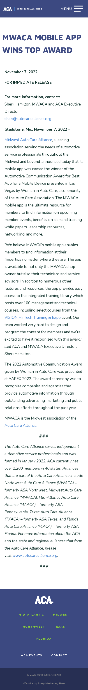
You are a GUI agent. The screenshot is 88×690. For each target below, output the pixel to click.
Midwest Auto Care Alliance (28, 139)
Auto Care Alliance (21, 425)
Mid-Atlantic (31, 614)
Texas (59, 627)
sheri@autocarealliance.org (28, 118)
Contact (59, 655)
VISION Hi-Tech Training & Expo (33, 317)
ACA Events (31, 655)
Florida (44, 639)
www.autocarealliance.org (34, 555)
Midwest (61, 614)
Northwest (34, 627)
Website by (44, 683)
